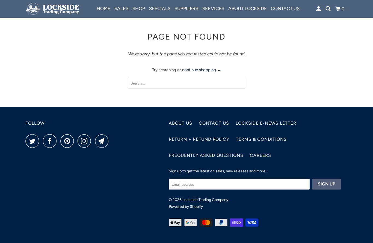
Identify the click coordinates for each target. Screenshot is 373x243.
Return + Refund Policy (199, 139)
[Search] (328, 9)
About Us (180, 123)
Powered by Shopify (186, 206)
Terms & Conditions (261, 139)
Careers (260, 155)
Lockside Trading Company (205, 199)
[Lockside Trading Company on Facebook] (51, 141)
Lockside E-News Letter (266, 123)
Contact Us (214, 123)
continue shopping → (201, 69)
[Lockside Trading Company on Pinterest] (68, 141)
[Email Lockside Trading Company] (103, 141)
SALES (121, 8)
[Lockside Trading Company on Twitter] (33, 141)
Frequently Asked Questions (206, 155)
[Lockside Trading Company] (53, 9)
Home (103, 8)
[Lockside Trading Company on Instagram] (86, 141)
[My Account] (319, 9)
